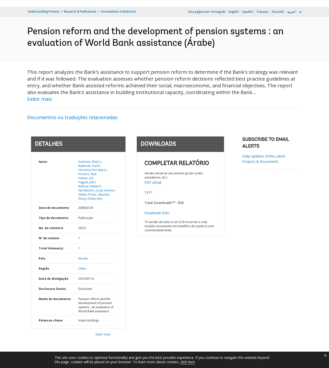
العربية (291, 12)
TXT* (149, 192)
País (42, 258)
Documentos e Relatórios (118, 11)
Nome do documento (55, 299)
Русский (277, 12)
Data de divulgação (53, 279)
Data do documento (54, 208)
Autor (43, 162)
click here (187, 362)
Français (262, 12)
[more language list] (300, 12)
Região (44, 268)
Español (247, 12)
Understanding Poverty (43, 11)
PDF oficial (153, 182)
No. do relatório (51, 228)
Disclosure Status (52, 289)
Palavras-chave (51, 320)
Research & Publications (80, 11)
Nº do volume (49, 238)
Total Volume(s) (51, 248)
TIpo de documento (53, 218)
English (233, 12)
